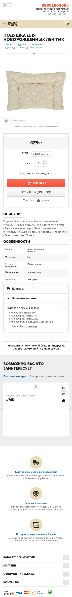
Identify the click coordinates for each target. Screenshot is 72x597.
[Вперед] (67, 53)
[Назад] (4, 53)
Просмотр (63, 388)
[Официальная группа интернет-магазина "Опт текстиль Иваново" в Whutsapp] (66, 14)
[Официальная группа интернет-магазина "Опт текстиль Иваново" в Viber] (59, 14)
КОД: (22, 173)
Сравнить (45, 201)
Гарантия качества (36, 503)
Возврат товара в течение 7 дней (36, 534)
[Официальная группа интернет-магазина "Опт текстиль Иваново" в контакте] (50, 14)
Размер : (25, 153)
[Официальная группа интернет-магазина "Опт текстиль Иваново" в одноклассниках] (55, 14)
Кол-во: (28, 163)
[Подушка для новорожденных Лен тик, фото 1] (36, 91)
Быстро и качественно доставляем (36, 471)
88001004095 (55, 5)
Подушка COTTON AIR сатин (20, 395)
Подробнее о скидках (24, 326)
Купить (40, 183)
